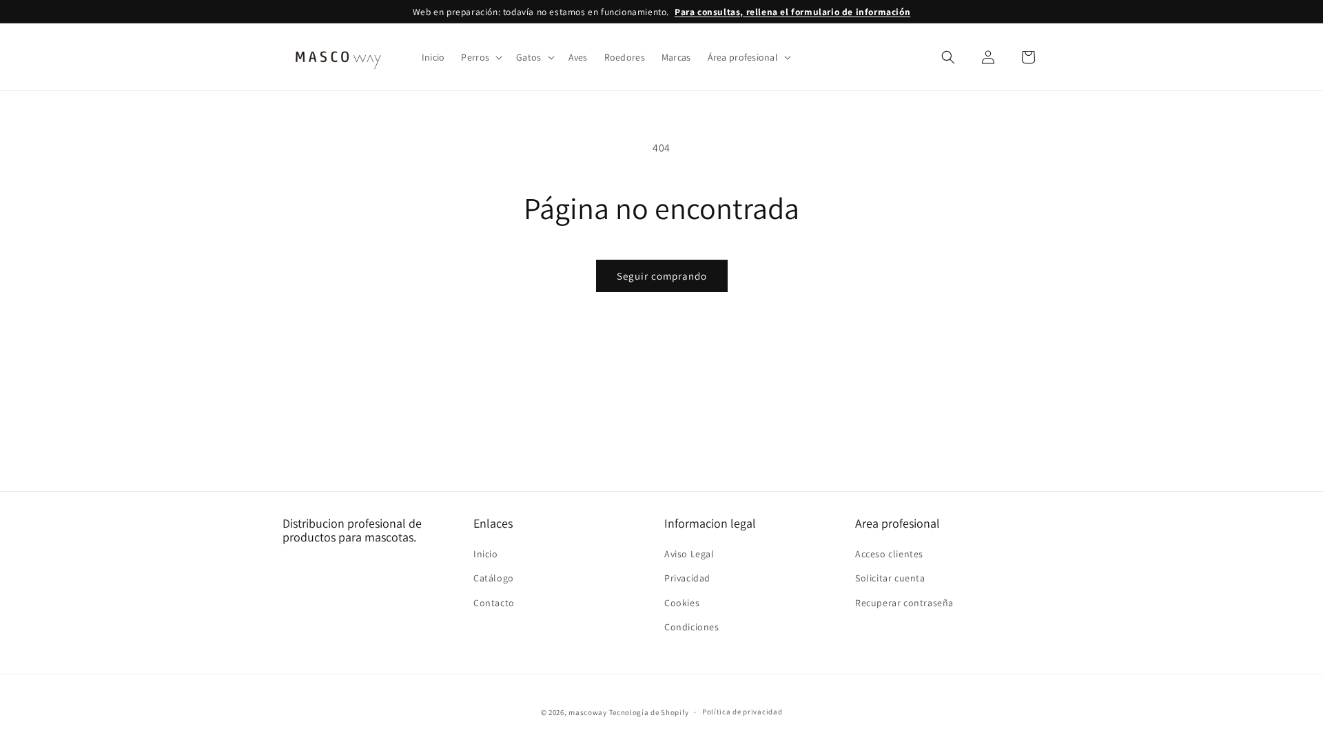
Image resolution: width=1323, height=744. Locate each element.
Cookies (681, 602)
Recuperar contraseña (904, 602)
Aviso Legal (689, 554)
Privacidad (687, 578)
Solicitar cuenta (890, 578)
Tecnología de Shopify (649, 712)
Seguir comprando (662, 275)
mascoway (587, 712)
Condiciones (691, 626)
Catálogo (493, 578)
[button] (480, 57)
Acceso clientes (889, 554)
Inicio (485, 554)
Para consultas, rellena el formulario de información (792, 12)
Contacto (494, 602)
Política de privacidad (742, 711)
